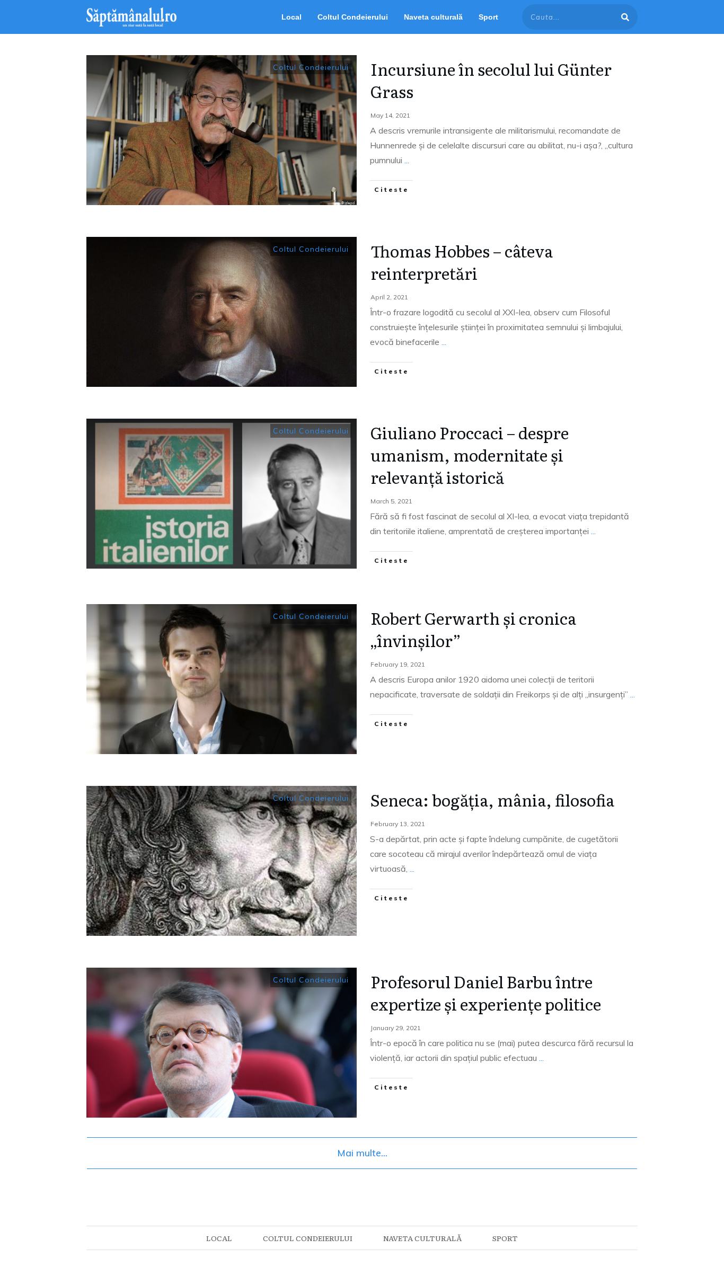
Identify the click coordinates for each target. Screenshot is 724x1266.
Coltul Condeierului (311, 67)
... (406, 160)
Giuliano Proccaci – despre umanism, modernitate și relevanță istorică (469, 455)
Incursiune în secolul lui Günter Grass (491, 80)
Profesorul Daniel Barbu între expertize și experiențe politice (485, 992)
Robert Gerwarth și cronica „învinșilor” (473, 629)
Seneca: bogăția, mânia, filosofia (492, 799)
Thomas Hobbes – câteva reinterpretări (461, 262)
